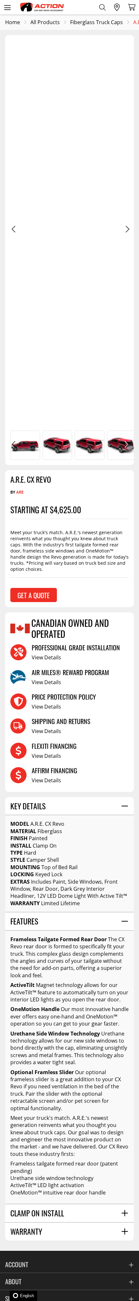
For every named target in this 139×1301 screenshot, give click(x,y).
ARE (20, 492)
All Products (45, 22)
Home (12, 22)
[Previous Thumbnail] (13, 445)
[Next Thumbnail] (126, 445)
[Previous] (13, 230)
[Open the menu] (7, 7)
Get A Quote (33, 595)
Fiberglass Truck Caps (96, 22)
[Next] (126, 230)
